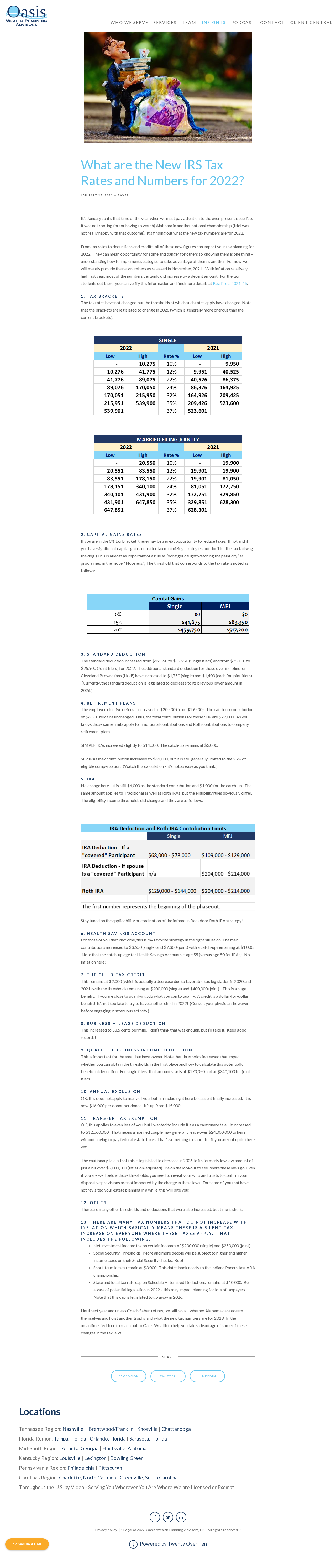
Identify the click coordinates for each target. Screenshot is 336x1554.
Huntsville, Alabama (124, 1448)
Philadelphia (81, 1468)
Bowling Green (127, 1458)
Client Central (311, 22)
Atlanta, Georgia (80, 1448)
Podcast (243, 22)
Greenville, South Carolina (149, 1477)
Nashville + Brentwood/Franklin (97, 1429)
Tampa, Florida (70, 1439)
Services (165, 22)
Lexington (95, 1458)
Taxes (123, 195)
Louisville (70, 1458)
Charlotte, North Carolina (87, 1477)
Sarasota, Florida (148, 1439)
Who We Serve (129, 22)
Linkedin (207, 1376)
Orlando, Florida (108, 1439)
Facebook (129, 1376)
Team (189, 22)
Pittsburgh (110, 1468)
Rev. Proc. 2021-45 (230, 283)
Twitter (168, 1376)
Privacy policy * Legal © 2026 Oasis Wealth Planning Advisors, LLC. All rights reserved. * (168, 1529)
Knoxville (147, 1429)
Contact (272, 22)
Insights (214, 22)
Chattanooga (176, 1429)
